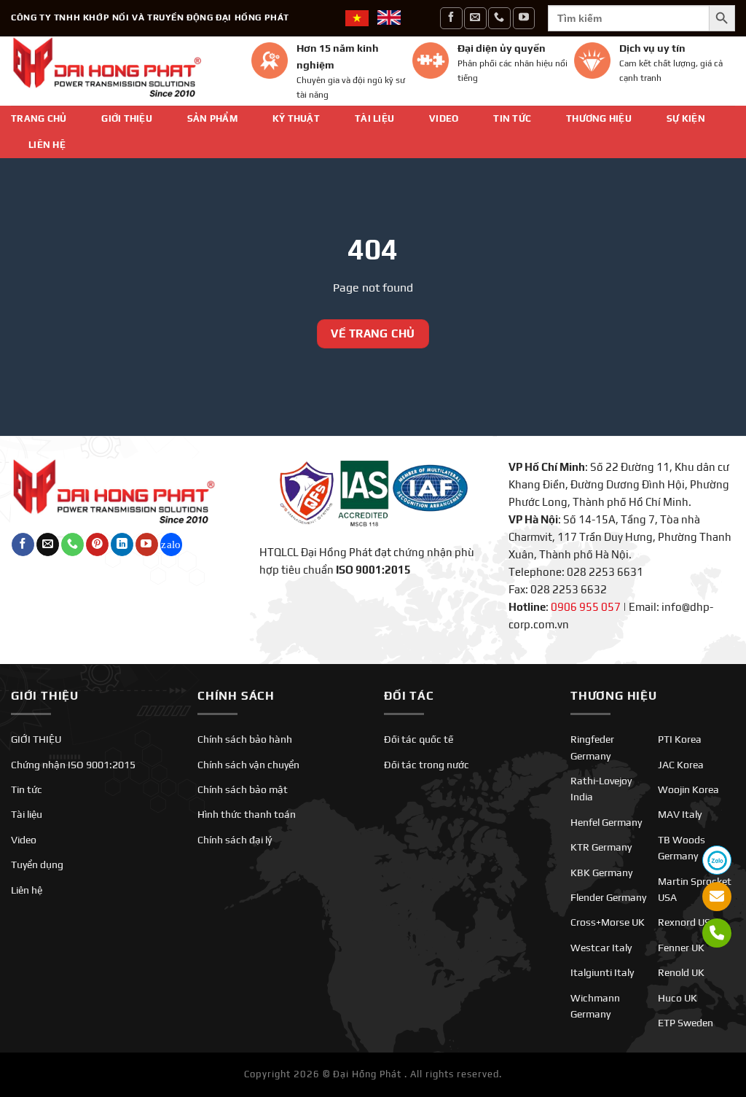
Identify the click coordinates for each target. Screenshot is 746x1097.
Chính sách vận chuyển (248, 764)
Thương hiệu (599, 118)
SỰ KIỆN (686, 118)
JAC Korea (681, 764)
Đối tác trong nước (426, 764)
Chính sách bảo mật (242, 789)
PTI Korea (680, 739)
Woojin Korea (688, 789)
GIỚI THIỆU (126, 118)
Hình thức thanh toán (246, 814)
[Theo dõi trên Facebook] (451, 17)
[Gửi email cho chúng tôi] (475, 17)
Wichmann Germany (595, 1006)
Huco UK (677, 998)
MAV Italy (680, 814)
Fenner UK (681, 947)
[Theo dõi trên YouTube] (524, 17)
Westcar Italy (601, 947)
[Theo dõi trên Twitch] (171, 544)
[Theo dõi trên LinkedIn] (122, 544)
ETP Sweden (685, 1022)
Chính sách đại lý (234, 840)
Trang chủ (38, 118)
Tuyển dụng (37, 864)
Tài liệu (374, 118)
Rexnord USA (687, 922)
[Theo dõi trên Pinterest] (97, 544)
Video (443, 118)
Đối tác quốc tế (418, 739)
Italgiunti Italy (602, 972)
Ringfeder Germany (592, 747)
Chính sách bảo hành (244, 739)
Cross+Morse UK (607, 922)
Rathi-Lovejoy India (601, 789)
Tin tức (512, 118)
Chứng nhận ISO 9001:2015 (73, 764)
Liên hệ (47, 144)
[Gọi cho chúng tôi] (499, 17)
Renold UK (681, 972)
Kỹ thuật (296, 118)
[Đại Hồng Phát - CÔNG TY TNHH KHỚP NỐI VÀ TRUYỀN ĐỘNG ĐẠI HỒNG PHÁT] (120, 71)
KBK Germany (601, 872)
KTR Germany (601, 847)
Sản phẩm (212, 118)
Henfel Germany (606, 822)
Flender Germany (608, 897)
